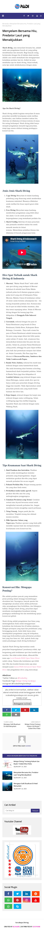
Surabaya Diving (22, 922)
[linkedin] (27, 893)
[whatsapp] (41, 16)
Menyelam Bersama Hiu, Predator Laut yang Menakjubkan (26, 773)
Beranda (5, 24)
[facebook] (24, 16)
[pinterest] (18, 900)
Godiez (28, 746)
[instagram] (32, 16)
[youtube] (37, 16)
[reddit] (36, 893)
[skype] (18, 906)
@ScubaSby (22, 678)
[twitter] (28, 16)
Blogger (16, 927)
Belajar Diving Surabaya (26, 681)
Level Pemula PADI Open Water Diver (24, 658)
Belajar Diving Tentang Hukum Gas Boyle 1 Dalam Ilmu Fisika (26, 762)
